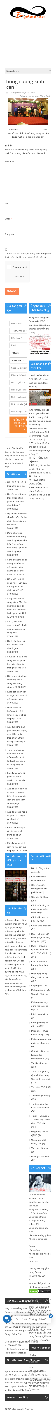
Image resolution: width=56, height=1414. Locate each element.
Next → (46, 129)
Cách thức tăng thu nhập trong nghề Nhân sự (40, 909)
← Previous (12, 129)
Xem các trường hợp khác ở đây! (14, 463)
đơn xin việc (10, 953)
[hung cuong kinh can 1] (28, 124)
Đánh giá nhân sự (40, 1156)
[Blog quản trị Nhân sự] (28, 12)
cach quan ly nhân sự (15, 938)
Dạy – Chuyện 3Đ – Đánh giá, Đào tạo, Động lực (41, 938)
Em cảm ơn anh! (36, 1371)
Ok (30, 1358)
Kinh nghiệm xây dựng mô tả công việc (39, 1006)
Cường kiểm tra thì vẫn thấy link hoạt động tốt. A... (41, 1384)
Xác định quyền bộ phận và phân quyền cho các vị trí (16, 777)
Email (8, 218)
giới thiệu (47, 1336)
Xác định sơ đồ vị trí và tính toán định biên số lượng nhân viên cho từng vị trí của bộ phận (17, 796)
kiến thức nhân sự (17, 975)
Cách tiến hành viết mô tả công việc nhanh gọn (16, 645)
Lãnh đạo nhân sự (40, 1014)
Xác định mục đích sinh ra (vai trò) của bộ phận (16, 847)
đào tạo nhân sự (16, 935)
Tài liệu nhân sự (39, 1063)
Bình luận (9, 161)
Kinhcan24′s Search (22, 1390)
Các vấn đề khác (39, 897)
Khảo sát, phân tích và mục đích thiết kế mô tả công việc (17, 695)
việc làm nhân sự (13, 979)
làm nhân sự (14, 924)
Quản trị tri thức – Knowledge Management (40, 1055)
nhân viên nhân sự (14, 942)
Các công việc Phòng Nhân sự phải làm (39, 889)
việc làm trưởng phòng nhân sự (14, 972)
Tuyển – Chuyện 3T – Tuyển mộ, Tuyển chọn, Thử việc (41, 1120)
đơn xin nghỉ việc (17, 949)
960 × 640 (45, 96)
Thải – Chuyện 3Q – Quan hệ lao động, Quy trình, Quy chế (41, 1075)
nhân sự (9, 920)
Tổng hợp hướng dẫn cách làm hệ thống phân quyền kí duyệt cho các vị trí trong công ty (16, 757)
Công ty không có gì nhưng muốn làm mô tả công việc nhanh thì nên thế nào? (17, 567)
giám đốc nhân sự (13, 983)
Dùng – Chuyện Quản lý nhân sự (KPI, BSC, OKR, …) (41, 950)
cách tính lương (12, 986)
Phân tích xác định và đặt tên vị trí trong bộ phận (16, 831)
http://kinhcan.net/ (25, 1379)
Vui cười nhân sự (39, 1148)
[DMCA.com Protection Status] (40, 1292)
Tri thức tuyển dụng (40, 1095)
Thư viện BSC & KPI (41, 1087)
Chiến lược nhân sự (41, 925)
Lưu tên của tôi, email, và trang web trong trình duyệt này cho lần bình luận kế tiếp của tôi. (28, 255)
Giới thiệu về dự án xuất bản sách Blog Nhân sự (38, 383)
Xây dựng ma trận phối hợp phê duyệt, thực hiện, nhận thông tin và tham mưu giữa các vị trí (17, 734)
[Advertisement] (28, 42)
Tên (7, 203)
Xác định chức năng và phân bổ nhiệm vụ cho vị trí (17, 815)
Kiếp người (36, 985)
